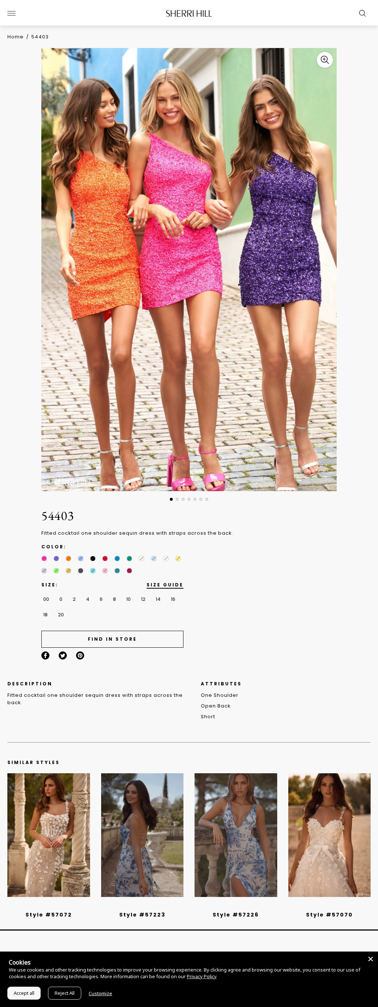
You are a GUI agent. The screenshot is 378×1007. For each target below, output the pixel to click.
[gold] (68, 570)
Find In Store (112, 639)
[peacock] (117, 558)
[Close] (370, 959)
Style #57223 (142, 914)
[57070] (329, 835)
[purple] (56, 558)
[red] (105, 558)
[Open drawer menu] (11, 13)
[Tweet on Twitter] (63, 655)
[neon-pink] (44, 558)
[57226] (236, 835)
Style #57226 (236, 914)
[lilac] (44, 570)
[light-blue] (154, 558)
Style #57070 (329, 914)
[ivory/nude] (57, 905)
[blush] (51, 905)
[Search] (360, 13)
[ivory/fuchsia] (145, 905)
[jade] (117, 570)
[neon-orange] (68, 558)
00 (46, 599)
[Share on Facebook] (45, 655)
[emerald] (129, 558)
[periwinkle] (80, 558)
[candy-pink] (105, 570)
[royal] (93, 570)
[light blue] (46, 905)
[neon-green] (56, 570)
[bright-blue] (141, 558)
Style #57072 (48, 914)
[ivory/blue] (139, 905)
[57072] (48, 835)
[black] (93, 558)
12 (143, 599)
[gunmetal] (80, 570)
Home (15, 36)
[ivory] (166, 558)
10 (128, 599)
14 (158, 599)
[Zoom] (325, 60)
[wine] (129, 570)
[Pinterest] (80, 655)
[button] (171, 499)
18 (45, 614)
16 (173, 599)
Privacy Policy (202, 976)
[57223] (142, 835)
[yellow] (178, 558)
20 (61, 614)
